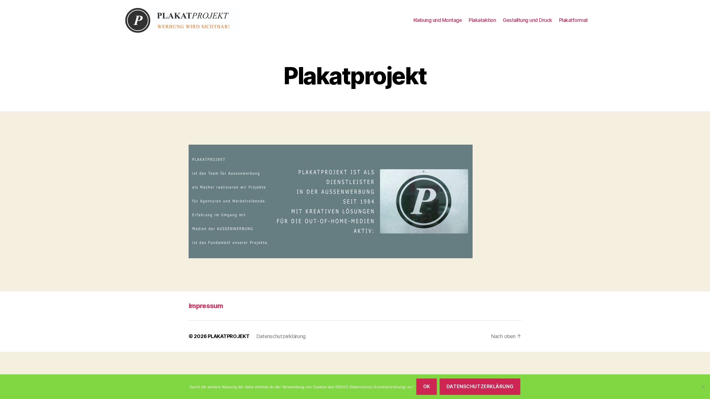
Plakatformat (573, 20)
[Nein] (703, 387)
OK (426, 386)
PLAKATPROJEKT (229, 336)
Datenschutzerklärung (281, 336)
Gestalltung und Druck (527, 20)
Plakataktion (482, 20)
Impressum (206, 306)
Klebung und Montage (438, 20)
